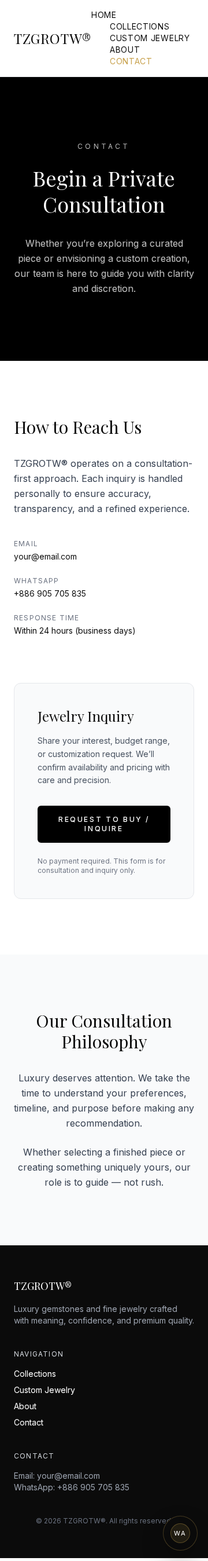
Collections (140, 26)
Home (104, 15)
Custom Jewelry (150, 38)
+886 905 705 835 (50, 593)
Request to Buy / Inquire (104, 824)
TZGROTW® (52, 38)
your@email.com (45, 556)
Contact (131, 61)
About (125, 49)
